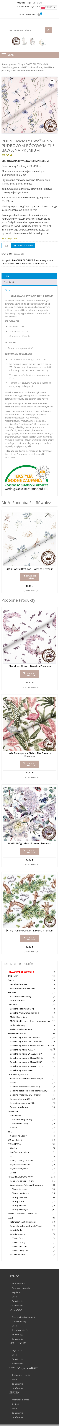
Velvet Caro (17, 1238)
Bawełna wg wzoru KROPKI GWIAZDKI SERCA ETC (32, 1045)
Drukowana (15, 1115)
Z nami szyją (17, 1301)
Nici (11, 1156)
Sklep (20, 64)
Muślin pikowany (17, 1025)
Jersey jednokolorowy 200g (22, 1103)
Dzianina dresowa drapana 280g (25, 1086)
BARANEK (12, 992)
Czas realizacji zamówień (23, 1317)
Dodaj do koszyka (25, 246)
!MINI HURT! (13, 976)
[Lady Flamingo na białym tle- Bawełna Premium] (29, 724)
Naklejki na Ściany (18, 1135)
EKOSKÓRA (13, 1111)
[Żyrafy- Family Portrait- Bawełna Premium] (29, 901)
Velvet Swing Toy (20, 1250)
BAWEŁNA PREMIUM (36, 64)
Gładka (13, 1127)
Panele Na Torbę (20, 1123)
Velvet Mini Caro (19, 1246)
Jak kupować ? (18, 1283)
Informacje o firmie (20, 1399)
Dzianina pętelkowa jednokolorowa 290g (28, 1090)
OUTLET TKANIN (15, 1140)
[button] (52, 81)
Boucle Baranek (17, 1000)
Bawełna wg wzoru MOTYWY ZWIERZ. (27, 1066)
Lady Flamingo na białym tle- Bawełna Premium (29, 755)
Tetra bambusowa (18, 984)
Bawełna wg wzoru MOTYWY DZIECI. (26, 1058)
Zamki (13, 1172)
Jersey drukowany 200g (20, 1099)
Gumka (13, 1148)
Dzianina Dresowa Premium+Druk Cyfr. (26, 1078)
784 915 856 (38, 3)
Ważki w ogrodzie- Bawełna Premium (29, 843)
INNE (10, 1131)
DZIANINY (12, 1082)
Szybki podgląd (31, 591)
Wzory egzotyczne (20, 1193)
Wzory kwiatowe (20, 1197)
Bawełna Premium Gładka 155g (24, 1012)
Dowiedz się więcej (31, 577)
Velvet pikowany (17, 1234)
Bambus (11, 980)
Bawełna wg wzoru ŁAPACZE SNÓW (26, 1053)
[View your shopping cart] (39, 15)
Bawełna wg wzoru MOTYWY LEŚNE (26, 1062)
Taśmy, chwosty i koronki (21, 1160)
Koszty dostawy (19, 1321)
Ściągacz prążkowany (19, 1107)
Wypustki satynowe (19, 1168)
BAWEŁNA (12, 1004)
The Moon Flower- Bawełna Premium (29, 666)
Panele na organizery (22, 1119)
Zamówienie (17, 1305)
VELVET (11, 1217)
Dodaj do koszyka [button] (31, 674)
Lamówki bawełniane (19, 1152)
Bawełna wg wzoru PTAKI (21, 1070)
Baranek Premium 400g (20, 996)
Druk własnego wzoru (18, 1074)
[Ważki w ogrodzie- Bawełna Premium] (29, 814)
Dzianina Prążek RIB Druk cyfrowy (25, 1094)
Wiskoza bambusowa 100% (22, 988)
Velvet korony (18, 1242)
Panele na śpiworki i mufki (22, 1180)
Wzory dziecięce (19, 1189)
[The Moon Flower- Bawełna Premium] (29, 637)
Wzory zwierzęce (20, 1209)
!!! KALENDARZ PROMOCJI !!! (21, 971)
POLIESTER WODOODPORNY (20, 1176)
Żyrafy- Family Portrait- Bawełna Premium (29, 930)
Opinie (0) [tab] (9, 282)
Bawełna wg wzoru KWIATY (15, 67)
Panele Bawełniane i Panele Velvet (26, 1226)
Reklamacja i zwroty (21, 1375)
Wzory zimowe (19, 1205)
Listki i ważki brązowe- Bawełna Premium (29, 569)
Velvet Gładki (16, 1230)
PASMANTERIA (14, 1144)
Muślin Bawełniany (18, 1017)
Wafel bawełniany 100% (21, 1029)
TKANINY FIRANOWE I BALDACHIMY (23, 1213)
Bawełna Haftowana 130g (22, 1008)
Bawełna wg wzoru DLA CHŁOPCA (25, 1037)
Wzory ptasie (18, 1201)
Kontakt (15, 1404)
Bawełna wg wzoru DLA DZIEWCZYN (26, 1041)
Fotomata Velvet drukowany (23, 1221)
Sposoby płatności (20, 1330)
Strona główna (9, 64)
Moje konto (17, 1350)
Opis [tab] (6, 276)
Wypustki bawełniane (20, 1164)
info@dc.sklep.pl (24, 3)
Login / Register (28, 14)
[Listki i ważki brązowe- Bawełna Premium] (29, 539)
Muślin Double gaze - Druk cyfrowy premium (30, 1021)
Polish (48, 7)
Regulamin (16, 1292)
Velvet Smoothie (17, 1254)
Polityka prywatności (21, 1288)
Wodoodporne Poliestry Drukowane (26, 1185)
